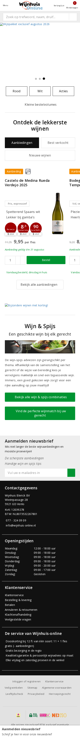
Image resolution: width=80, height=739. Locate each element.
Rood (16, 91)
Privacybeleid (36, 694)
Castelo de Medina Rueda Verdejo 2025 (27, 182)
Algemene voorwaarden (56, 687)
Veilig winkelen (14, 687)
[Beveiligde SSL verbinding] (45, 715)
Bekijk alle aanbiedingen (39, 284)
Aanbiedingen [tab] (21, 143)
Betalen (10, 605)
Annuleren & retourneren (21, 610)
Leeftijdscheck (14, 694)
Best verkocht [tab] (58, 143)
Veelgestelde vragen (18, 619)
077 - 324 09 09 (16, 520)
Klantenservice (14, 595)
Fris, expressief (17, 203)
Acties (63, 91)
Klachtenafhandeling (18, 614)
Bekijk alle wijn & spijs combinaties (40, 397)
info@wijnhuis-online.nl (21, 525)
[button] (11, 228)
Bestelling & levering (18, 600)
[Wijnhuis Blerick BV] (30, 5)
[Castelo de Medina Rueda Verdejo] (57, 213)
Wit (40, 91)
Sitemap (32, 687)
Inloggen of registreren (26, 681)
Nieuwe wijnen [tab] (40, 155)
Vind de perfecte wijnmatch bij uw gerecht (40, 413)
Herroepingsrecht (59, 694)
